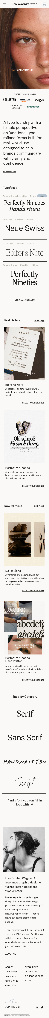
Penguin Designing (26, 1015)
